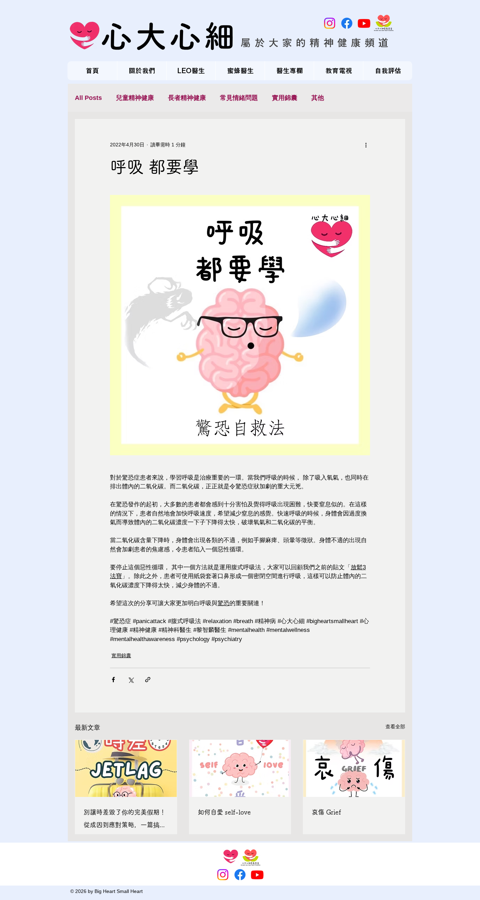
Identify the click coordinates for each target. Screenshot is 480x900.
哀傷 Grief (326, 812)
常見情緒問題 (239, 97)
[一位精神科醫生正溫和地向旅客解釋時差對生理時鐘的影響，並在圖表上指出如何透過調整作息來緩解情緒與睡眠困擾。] (126, 768)
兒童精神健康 (135, 97)
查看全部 (395, 726)
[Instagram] (329, 23)
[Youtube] (364, 23)
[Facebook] (346, 23)
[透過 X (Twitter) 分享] (130, 679)
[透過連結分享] (147, 679)
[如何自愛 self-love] (240, 768)
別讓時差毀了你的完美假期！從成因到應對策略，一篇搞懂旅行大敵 (125, 820)
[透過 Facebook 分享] (113, 679)
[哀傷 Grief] (354, 768)
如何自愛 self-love (224, 812)
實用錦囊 (284, 97)
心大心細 (170, 36)
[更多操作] (366, 144)
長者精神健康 (187, 97)
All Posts (88, 97)
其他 (317, 97)
